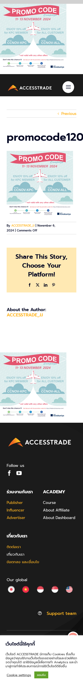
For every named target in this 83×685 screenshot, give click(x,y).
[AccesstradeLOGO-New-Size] (30, 85)
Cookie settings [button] (19, 675)
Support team (61, 613)
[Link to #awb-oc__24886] (68, 87)
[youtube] (19, 473)
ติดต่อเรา (14, 547)
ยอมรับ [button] (41, 675)
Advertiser (16, 518)
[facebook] (9, 473)
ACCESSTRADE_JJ (23, 225)
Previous (68, 113)
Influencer (15, 510)
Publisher (15, 502)
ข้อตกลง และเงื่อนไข (23, 562)
